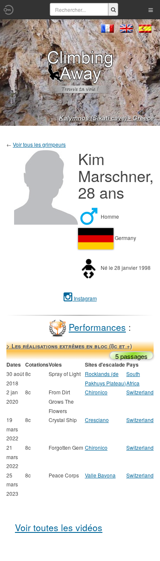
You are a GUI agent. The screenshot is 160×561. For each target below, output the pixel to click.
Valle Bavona (100, 475)
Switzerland (140, 392)
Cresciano (97, 419)
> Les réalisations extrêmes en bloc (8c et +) (69, 346)
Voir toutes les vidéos (58, 527)
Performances (97, 327)
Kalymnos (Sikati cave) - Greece (106, 117)
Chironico (96, 392)
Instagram (85, 298)
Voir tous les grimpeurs (39, 144)
